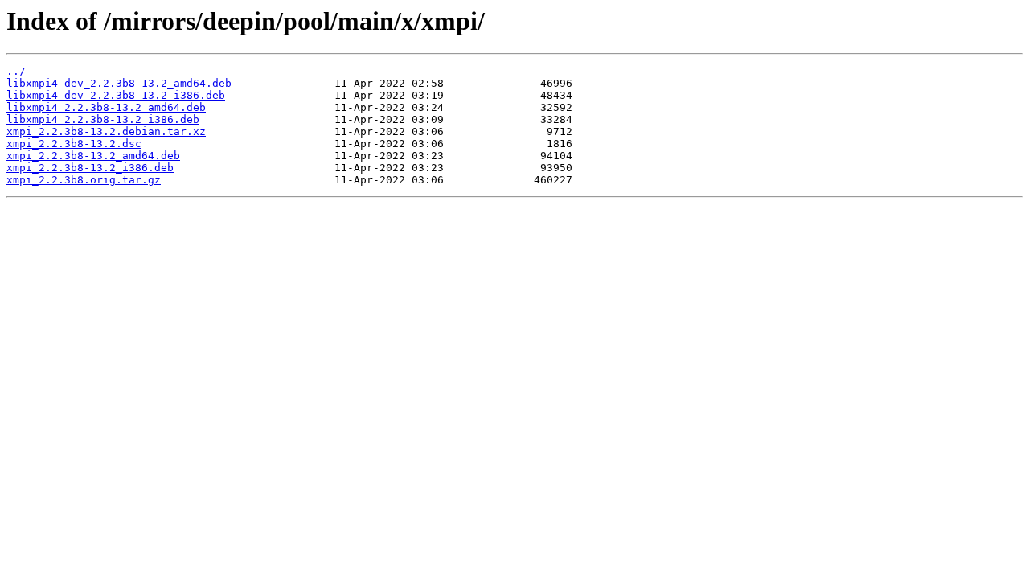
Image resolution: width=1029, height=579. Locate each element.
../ (16, 71)
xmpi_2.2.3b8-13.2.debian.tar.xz (106, 131)
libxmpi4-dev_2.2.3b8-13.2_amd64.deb (119, 83)
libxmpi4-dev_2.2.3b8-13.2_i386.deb (115, 95)
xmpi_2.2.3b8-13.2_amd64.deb (93, 156)
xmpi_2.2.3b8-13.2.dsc (73, 144)
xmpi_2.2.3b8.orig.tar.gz (83, 180)
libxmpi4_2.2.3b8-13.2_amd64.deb (106, 107)
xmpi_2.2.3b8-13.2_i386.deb (90, 168)
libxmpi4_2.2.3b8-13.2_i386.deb (102, 119)
